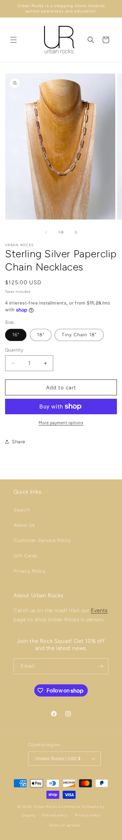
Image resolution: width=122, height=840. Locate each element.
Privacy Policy (29, 571)
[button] (13, 39)
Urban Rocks (46, 807)
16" (15, 335)
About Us (24, 525)
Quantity (14, 349)
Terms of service (64, 825)
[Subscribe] (100, 666)
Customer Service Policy (42, 540)
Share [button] (18, 442)
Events (99, 610)
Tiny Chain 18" (79, 335)
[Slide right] (75, 232)
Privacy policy (88, 815)
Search (22, 510)
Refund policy (55, 815)
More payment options (61, 422)
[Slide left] (46, 232)
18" (40, 335)
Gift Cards (26, 556)
